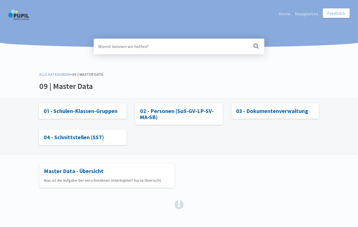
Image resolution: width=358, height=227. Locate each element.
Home (284, 13)
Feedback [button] (336, 13)
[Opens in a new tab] (179, 204)
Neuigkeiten (306, 13)
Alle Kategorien (54, 74)
